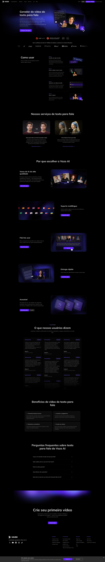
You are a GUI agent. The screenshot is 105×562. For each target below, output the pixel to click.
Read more (27, 560)
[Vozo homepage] (6, 2)
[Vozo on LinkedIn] (16, 543)
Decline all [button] (78, 559)
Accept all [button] (68, 559)
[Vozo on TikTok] (22, 543)
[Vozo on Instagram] (19, 543)
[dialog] (52, 559)
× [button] (103, 557)
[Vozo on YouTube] (13, 543)
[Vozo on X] (10, 543)
